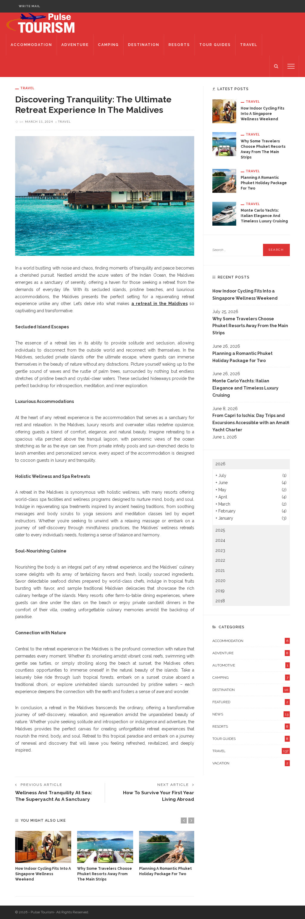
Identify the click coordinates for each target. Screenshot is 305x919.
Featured (250, 702)
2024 (220, 540)
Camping (108, 45)
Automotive (250, 665)
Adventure (75, 45)
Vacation (250, 763)
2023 (220, 550)
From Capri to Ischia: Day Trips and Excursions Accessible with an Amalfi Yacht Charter (250, 422)
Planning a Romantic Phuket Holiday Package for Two (264, 183)
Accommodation (31, 45)
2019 (220, 590)
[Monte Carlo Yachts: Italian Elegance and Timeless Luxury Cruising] (224, 213)
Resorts (179, 45)
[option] (43, 856)
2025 (220, 530)
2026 (220, 463)
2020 (220, 580)
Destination (143, 45)
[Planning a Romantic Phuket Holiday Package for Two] (167, 847)
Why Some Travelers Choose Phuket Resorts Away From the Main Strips (104, 873)
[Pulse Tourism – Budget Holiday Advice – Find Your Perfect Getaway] (47, 23)
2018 (220, 600)
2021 (220, 570)
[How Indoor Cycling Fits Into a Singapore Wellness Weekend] (43, 847)
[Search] (276, 66)
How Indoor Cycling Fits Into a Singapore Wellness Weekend (43, 873)
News (250, 714)
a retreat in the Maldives (159, 303)
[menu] (291, 66)
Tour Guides (215, 45)
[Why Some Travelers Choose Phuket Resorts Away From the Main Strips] (105, 847)
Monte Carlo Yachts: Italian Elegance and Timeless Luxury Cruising (264, 215)
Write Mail (29, 6)
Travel (248, 45)
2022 (220, 560)
